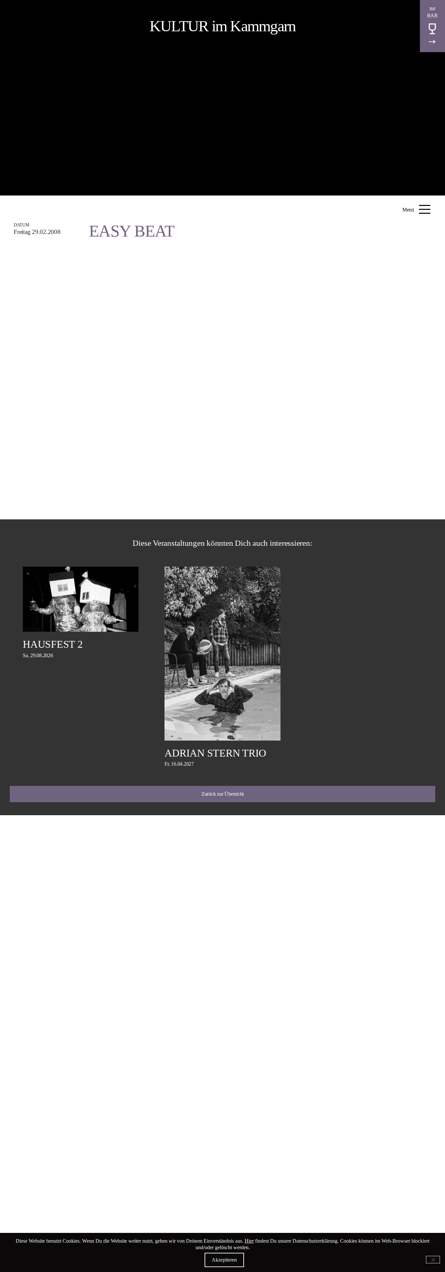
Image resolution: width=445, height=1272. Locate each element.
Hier (249, 1241)
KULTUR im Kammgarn (223, 26)
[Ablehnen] (433, 1260)
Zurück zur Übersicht (222, 794)
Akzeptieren (224, 1260)
